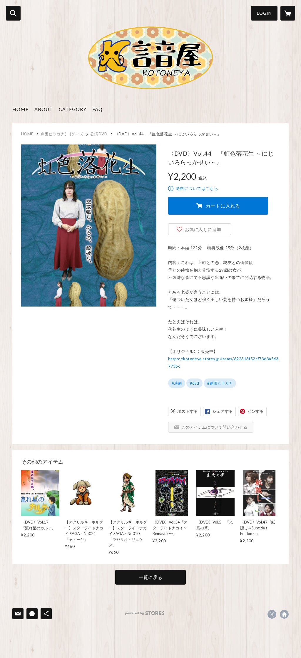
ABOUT (43, 109)
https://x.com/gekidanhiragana (271, 614)
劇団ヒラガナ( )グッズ (62, 134)
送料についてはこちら (197, 188)
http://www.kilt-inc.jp (284, 614)
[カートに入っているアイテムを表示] (287, 13)
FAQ (97, 109)
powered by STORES (145, 613)
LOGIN (264, 13)
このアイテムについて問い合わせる (214, 427)
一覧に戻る (150, 577)
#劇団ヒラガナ (220, 383)
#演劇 (177, 383)
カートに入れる (223, 205)
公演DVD (98, 134)
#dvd (194, 383)
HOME (20, 109)
